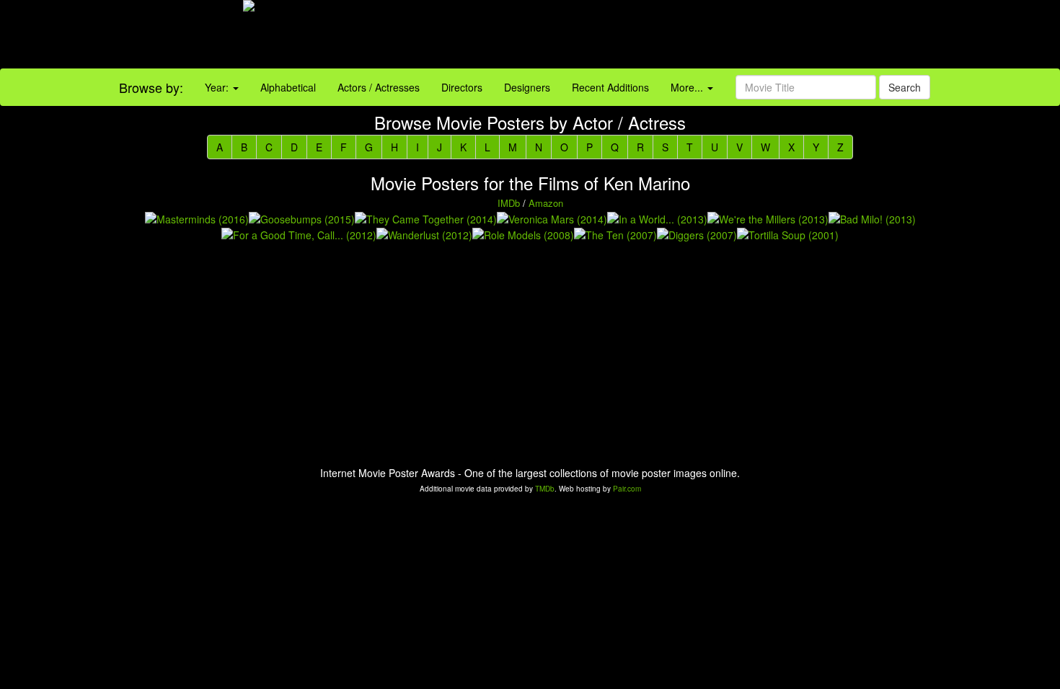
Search (904, 87)
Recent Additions (610, 87)
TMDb (545, 489)
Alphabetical (288, 87)
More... (688, 87)
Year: (218, 87)
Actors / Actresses (378, 87)
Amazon (546, 203)
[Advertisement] (663, 36)
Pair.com (627, 489)
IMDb (509, 203)
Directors (461, 87)
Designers (527, 87)
